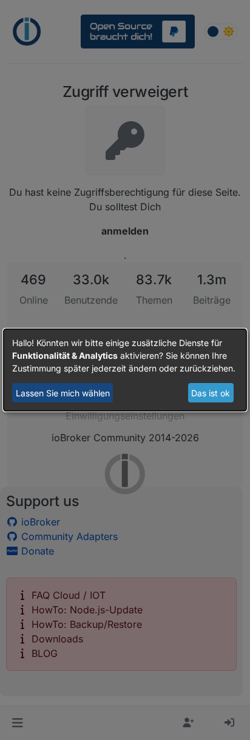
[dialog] (125, 370)
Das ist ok (210, 393)
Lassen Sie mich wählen (63, 393)
